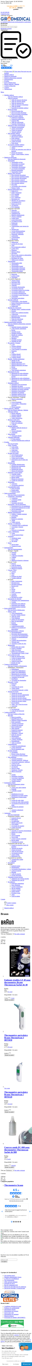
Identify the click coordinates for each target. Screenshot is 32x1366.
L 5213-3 (16, 1335)
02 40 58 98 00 (5, 12)
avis (10, 992)
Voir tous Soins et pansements (16, 495)
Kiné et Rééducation (10, 82)
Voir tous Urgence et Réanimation (17, 666)
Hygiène (6, 81)
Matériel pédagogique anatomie (13, 78)
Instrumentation (8, 79)
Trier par (3, 934)
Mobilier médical (9, 74)
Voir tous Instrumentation (15, 549)
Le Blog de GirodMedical (11, 1278)
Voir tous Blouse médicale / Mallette (18, 410)
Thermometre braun (13, 1185)
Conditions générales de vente (12, 1306)
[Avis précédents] (2, 1211)
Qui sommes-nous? (9, 1275)
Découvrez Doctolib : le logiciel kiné (14, 1288)
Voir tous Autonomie (13, 814)
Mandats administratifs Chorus (12, 1277)
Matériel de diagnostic (10, 76)
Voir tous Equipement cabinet (16, 784)
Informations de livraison (11, 1311)
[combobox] (9, 27)
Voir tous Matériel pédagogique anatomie (19, 324)
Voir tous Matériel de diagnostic (17, 159)
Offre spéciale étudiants (10, 1282)
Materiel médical (9, 908)
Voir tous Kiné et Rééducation (16, 610)
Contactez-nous (5, 14)
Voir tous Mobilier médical (15, 96)
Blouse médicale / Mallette (11, 84)
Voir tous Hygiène (13, 443)
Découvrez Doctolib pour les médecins (15, 1286)
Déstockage (8, 89)
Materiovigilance (9, 1316)
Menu (2, 92)
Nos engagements (9, 1280)
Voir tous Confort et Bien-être (16, 714)
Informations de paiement (11, 1314)
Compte (3, 899)
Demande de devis (9, 1283)
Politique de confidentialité (11, 1308)
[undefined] (27, 1199)
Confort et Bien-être (9, 86)
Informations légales (10, 1309)
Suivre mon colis (9, 1312)
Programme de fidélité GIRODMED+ (15, 1317)
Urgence (6, 87)
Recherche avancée (6, 28)
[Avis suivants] (30, 1211)
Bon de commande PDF (11, 1285)
